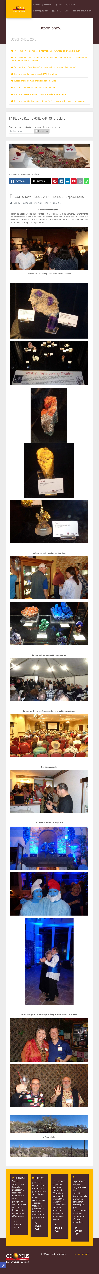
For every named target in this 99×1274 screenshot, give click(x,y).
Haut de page (82, 1254)
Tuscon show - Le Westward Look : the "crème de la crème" (40, 94)
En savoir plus (17, 1224)
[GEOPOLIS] (19, 9)
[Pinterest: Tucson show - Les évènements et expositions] (55, 181)
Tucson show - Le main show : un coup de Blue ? (35, 81)
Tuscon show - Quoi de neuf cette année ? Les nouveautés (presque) (45, 67)
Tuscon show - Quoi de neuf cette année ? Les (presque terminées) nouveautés (49, 101)
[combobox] (21, 131)
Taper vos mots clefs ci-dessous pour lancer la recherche (35, 127)
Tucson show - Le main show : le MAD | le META (35, 74)
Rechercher (42, 131)
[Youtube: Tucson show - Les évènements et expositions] (74, 181)
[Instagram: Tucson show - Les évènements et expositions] (61, 181)
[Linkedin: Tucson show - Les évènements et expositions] (67, 181)
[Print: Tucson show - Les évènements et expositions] (80, 181)
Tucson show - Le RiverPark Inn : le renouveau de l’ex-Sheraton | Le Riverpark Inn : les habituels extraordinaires (49, 59)
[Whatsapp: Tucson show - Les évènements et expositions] (86, 181)
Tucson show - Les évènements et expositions (34, 87)
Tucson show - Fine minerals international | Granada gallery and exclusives (48, 51)
